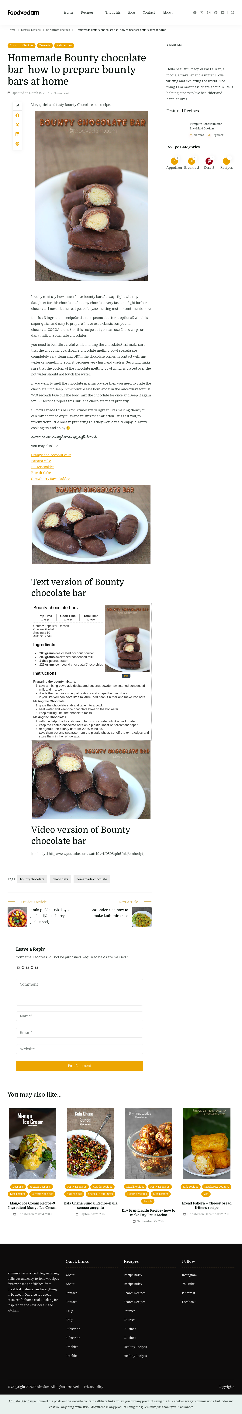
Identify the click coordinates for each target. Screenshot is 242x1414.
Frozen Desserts (40, 1186)
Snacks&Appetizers (100, 1194)
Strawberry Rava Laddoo (50, 479)
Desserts (44, 45)
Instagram (189, 1275)
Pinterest (188, 1293)
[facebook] (17, 115)
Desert (209, 167)
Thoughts (113, 12)
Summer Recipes (42, 1194)
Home (69, 12)
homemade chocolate (91, 879)
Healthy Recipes (135, 1347)
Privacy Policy (93, 1387)
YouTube (188, 1284)
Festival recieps (77, 1186)
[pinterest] (17, 143)
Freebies (72, 1347)
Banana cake (41, 461)
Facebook (188, 1302)
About (168, 12)
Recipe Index (133, 1275)
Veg (206, 1194)
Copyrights (226, 1387)
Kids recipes (64, 45)
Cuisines (130, 1329)
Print (126, 676)
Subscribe (73, 1329)
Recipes (87, 12)
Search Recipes (135, 1293)
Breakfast (191, 167)
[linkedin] (17, 134)
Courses (129, 1311)
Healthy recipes (102, 1186)
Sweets (147, 1201)
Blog (131, 12)
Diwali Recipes (135, 1186)
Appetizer (174, 167)
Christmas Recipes (21, 45)
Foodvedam (23, 12)
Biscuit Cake (41, 473)
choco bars (60, 879)
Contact (149, 12)
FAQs (69, 1311)
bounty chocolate (32, 879)
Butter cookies (42, 467)
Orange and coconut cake (51, 455)
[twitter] (17, 125)
